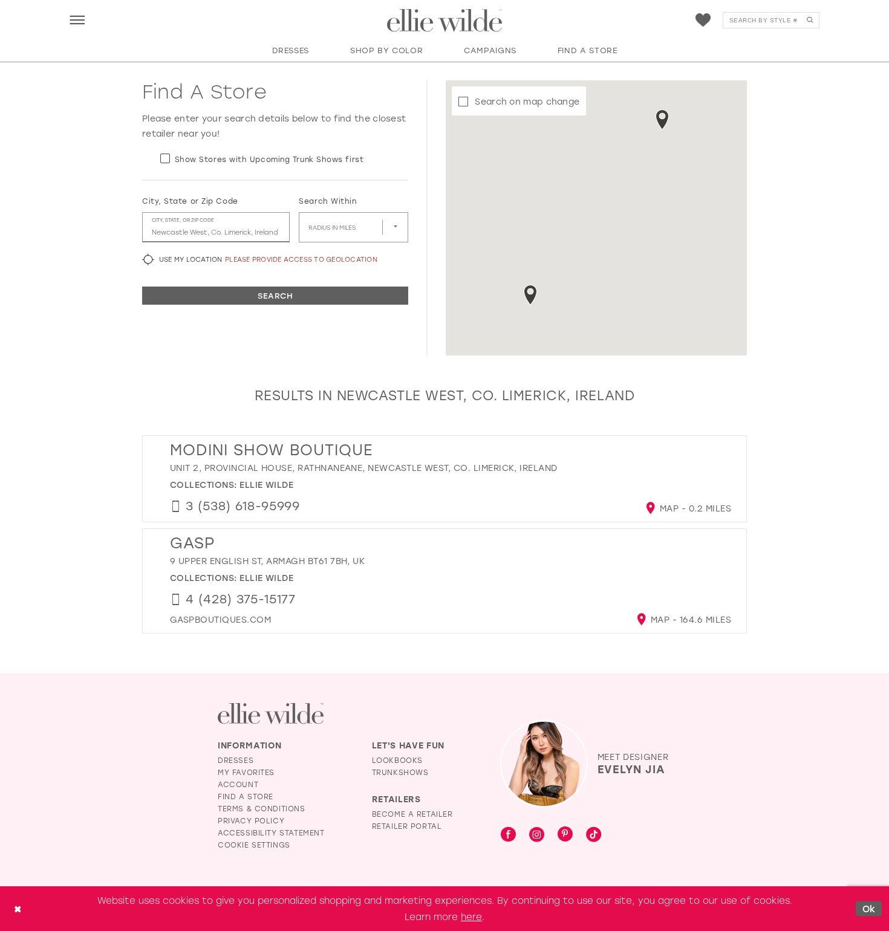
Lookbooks (397, 760)
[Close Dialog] (17, 909)
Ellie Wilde (266, 484)
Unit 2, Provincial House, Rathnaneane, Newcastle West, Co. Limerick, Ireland (364, 467)
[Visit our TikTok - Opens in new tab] (593, 834)
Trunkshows (400, 772)
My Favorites (246, 772)
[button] (77, 19)
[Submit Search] (809, 20)
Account (238, 784)
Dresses (235, 760)
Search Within (327, 201)
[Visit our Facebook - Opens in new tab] (508, 834)
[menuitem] (77, 19)
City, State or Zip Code (190, 201)
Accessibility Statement (271, 832)
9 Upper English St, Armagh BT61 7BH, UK (267, 560)
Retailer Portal (407, 826)
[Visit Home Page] (444, 20)
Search (275, 295)
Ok (869, 909)
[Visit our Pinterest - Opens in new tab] (565, 835)
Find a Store (245, 796)
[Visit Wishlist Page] (703, 20)
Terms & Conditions (261, 808)
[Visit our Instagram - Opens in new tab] (537, 834)
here (471, 916)
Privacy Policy (251, 820)
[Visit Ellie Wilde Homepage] (271, 713)
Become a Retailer (412, 814)
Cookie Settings (254, 844)
